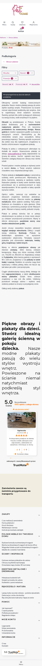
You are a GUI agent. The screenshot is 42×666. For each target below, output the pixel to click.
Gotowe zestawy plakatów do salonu (16, 560)
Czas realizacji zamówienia (12, 520)
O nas (4, 643)
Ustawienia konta (8, 633)
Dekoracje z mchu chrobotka (13, 595)
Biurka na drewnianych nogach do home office (19, 545)
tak (6, 84)
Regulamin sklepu (8, 615)
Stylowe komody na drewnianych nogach (17, 542)
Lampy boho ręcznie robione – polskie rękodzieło (21, 593)
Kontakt (5, 646)
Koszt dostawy (7, 525)
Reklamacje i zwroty (9, 527)
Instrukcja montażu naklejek (12, 530)
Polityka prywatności (10, 613)
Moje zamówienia (8, 628)
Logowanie (6, 626)
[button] (13, 409)
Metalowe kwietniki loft (11, 578)
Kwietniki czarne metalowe (12, 582)
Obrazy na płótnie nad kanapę (13, 562)
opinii (27, 404)
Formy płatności (8, 523)
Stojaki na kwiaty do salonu (12, 580)
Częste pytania (7, 610)
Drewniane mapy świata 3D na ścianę (16, 565)
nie (20, 84)
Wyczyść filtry (36, 84)
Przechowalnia (7, 630)
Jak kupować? (7, 608)
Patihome (3, 37)
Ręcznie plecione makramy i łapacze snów (18, 598)
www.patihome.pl (15, 154)
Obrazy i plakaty (13, 37)
